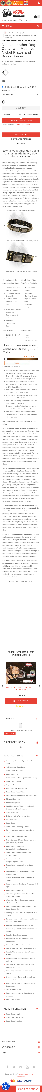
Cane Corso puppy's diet (15, 890)
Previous (2, 686)
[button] (38, 26)
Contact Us (26, 20)
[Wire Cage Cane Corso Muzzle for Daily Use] (21, 673)
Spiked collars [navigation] (25, 32)
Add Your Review (23, 124)
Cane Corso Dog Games (15, 771)
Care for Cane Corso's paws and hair (20, 925)
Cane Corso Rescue (13, 781)
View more (9, 733)
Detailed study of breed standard (18, 816)
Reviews (21, 143)
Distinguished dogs (13, 799)
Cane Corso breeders (14, 1021)
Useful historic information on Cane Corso (21, 795)
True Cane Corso (12, 812)
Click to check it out (21, 121)
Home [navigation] (5, 32)
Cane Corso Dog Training (15, 1017)
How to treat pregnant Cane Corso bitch (21, 948)
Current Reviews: (8, 124)
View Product (23, 701)
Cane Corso (10, 823)
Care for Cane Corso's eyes (16, 935)
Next (39, 686)
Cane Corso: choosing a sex (16, 836)
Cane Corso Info (12, 774)
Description (20, 135)
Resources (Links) (13, 999)
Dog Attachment (12, 785)
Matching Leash (9, 90)
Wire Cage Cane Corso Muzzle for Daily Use (21, 689)
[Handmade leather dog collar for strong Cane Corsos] (20, 225)
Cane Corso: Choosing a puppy (17, 827)
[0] (35, 18)
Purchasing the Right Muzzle (16, 788)
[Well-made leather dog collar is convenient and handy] (20, 256)
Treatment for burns (13, 990)
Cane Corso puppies (13, 1014)
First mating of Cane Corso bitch (18, 945)
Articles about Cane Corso (16, 767)
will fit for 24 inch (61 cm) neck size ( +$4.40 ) (20, 87)
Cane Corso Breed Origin (15, 792)
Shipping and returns (21, 139)
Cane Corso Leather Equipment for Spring (21, 778)
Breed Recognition (13, 802)
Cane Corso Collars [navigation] (14, 32)
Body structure (11, 819)
